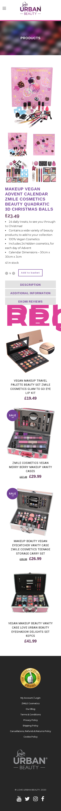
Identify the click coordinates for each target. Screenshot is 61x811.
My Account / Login (30, 698)
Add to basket (30, 272)
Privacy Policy (30, 720)
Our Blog (30, 709)
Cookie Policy (31, 736)
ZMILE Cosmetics (30, 703)
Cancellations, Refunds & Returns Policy (30, 731)
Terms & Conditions (30, 714)
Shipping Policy (30, 725)
